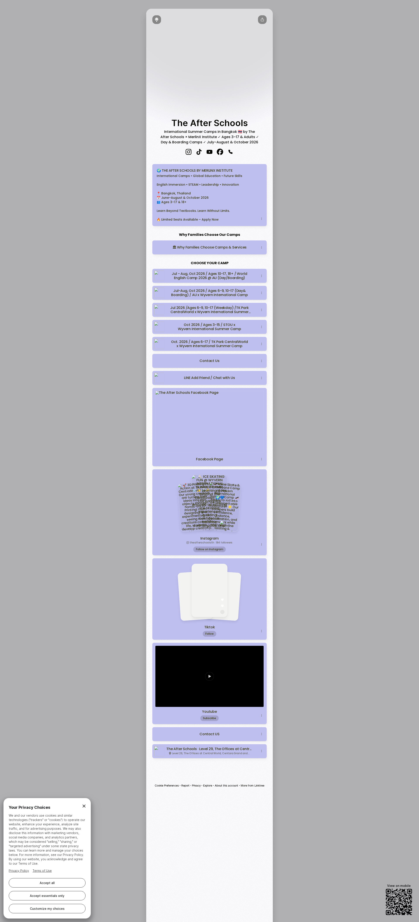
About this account (226, 785)
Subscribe (209, 718)
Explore (207, 785)
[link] (188, 152)
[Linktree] (156, 19)
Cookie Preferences (167, 785)
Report (185, 785)
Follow (209, 634)
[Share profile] (262, 19)
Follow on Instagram (209, 549)
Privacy (196, 785)
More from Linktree (252, 785)
